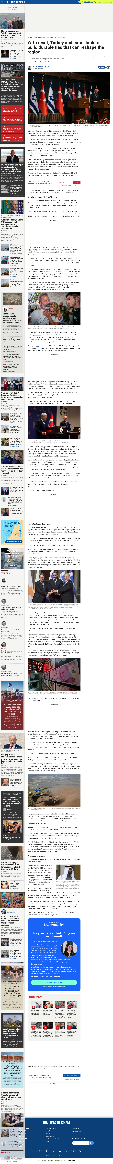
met (35, 386)
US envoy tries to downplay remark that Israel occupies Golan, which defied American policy (71, 1035)
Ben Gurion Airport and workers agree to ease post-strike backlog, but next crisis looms (16, 942)
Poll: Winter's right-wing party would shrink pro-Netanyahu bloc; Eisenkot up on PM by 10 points (12, 139)
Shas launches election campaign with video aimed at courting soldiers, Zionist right (16, 1133)
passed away (37, 335)
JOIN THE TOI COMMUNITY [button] (71, 1076)
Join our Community (89, 2)
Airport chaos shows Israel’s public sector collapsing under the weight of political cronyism (60, 1014)
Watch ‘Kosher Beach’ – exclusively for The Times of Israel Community (12, 1069)
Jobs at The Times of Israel (52, 1139)
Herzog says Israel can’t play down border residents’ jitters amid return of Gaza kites (16, 417)
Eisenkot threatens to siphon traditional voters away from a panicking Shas (15, 1144)
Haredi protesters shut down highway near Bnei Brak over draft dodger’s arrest (12, 837)
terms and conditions (51, 1128)
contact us (48, 1141)
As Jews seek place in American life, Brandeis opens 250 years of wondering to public (12, 709)
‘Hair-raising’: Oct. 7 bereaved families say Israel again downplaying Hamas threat (12, 396)
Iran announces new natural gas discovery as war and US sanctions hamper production (16, 271)
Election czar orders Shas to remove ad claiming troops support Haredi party (11, 1096)
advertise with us (50, 1136)
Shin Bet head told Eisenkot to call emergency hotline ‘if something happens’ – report (16, 512)
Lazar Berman (39, 66)
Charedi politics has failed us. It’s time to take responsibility (11, 587)
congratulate (32, 289)
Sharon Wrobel (15, 947)
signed (53, 449)
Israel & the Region (38, 1066)
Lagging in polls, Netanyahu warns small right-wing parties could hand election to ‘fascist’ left (12, 759)
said (76, 475)
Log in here (76, 1079)
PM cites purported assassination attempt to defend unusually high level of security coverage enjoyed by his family (12, 44)
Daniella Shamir (5, 605)
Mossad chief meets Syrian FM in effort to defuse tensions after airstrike (60, 1034)
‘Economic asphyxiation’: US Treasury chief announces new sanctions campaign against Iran (12, 224)
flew (37, 346)
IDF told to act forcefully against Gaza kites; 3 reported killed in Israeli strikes (15, 429)
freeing (59, 339)
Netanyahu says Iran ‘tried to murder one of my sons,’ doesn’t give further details (11, 34)
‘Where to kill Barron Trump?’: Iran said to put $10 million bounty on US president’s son (48, 1034)
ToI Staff (12, 39)
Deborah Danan (15, 787)
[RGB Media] (57, 1160)
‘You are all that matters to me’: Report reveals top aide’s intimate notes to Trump (36, 1013)
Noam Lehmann (5, 173)
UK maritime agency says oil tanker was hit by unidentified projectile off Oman (12, 121)
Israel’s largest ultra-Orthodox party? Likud (10, 630)
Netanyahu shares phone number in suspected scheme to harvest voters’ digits (16, 782)
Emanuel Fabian (15, 421)
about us (48, 1133)
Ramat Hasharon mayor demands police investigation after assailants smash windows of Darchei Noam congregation (11, 876)
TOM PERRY (5, 371)
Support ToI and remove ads (104, 2)
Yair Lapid (77, 1066)
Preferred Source (61, 62)
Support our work (54, 982)
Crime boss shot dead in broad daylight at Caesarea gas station (47, 1013)
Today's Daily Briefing (11, 524)
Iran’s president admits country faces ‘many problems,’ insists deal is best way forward (71, 1014)
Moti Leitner (4, 584)
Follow (47, 66)
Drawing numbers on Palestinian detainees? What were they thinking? (11, 675)
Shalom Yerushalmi (12, 505)
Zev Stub (6, 1037)
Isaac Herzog (71, 1066)
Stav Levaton (5, 39)
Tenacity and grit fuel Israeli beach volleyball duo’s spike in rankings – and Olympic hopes (12, 991)
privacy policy (49, 1131)
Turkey (43, 1068)
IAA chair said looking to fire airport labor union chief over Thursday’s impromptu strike (16, 953)
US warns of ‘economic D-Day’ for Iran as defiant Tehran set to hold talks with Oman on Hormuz (16, 248)
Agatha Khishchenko (13, 716)
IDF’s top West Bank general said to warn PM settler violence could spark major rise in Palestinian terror (12, 86)
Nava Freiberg (7, 351)
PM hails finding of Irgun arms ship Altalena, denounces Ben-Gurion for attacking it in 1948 (12, 168)
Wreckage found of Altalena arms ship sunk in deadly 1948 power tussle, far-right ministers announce (36, 1035)
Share (102, 67)
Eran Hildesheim (11, 912)
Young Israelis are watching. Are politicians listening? (11, 608)
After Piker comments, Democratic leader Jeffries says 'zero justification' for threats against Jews (12, 111)
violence (31, 337)
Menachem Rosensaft (6, 671)
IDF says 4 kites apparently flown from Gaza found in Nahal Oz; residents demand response (16, 441)
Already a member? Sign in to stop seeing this (54, 986)
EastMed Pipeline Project (34, 1068)
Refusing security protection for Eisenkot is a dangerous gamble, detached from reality (15, 500)
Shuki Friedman (4, 627)
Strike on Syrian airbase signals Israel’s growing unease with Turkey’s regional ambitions (12, 318)
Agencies (4, 230)
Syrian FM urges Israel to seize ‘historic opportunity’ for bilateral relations (11, 367)
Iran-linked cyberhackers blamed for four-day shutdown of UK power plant (16, 283)
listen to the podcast (14, 542)
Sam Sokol (14, 195)
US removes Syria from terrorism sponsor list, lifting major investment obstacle (11, 339)
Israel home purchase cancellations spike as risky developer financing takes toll (12, 1032)
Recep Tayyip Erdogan (61, 1066)
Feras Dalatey (12, 371)
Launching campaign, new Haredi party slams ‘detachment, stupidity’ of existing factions (12, 801)
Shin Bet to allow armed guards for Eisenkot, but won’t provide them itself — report (12, 470)
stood (40, 395)
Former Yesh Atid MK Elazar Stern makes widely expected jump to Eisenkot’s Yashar (16, 490)
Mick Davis (3, 648)
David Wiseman (13, 997)
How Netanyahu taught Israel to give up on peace (11, 651)
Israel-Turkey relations (49, 1066)
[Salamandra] (71, 1160)
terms (75, 185)
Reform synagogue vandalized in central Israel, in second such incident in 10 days (10, 866)
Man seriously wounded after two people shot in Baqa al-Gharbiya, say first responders (12, 130)
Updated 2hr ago (10, 79)
